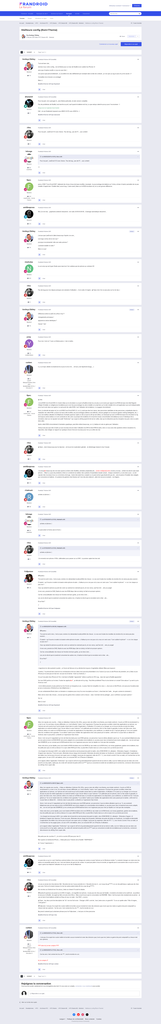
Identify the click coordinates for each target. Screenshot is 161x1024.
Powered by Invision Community (80, 1021)
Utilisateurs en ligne (41, 18)
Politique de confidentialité (75, 1019)
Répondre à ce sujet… (38, 993)
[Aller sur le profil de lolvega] (29, 158)
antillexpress (28, 207)
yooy (29, 337)
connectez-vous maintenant (83, 986)
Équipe (30, 18)
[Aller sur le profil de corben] (29, 369)
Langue (62, 1019)
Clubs (51, 18)
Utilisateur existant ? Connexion (119, 5)
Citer (43, 89)
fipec (29, 180)
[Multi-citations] (39, 89)
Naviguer (69, 13)
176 (30, 75)
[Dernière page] (34, 52)
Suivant (29, 52)
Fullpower (28, 571)
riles (29, 128)
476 (30, 223)
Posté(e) (44, 59)
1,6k (30, 587)
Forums (22, 18)
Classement (86, 13)
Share (123, 36)
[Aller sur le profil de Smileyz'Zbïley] (23, 36)
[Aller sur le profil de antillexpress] (29, 214)
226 (30, 196)
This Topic (132, 13)
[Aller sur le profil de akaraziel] (29, 103)
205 (30, 278)
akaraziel (29, 97)
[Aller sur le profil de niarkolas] (29, 268)
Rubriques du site (42, 13)
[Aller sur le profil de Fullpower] (29, 578)
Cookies (98, 1019)
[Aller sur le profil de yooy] (29, 343)
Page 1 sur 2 (41, 52)
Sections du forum (56, 13)
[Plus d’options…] (138, 59)
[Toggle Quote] (41, 156)
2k (30, 378)
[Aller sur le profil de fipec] (29, 186)
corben (29, 363)
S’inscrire (137, 5)
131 (30, 353)
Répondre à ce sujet (131, 44)
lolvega (29, 151)
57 (30, 113)
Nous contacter (90, 1019)
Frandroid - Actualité (27, 13)
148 (30, 506)
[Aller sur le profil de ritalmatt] (29, 497)
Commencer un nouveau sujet (108, 44)
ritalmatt (29, 490)
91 (30, 144)
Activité (77, 13)
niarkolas (29, 262)
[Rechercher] (139, 13)
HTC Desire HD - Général (46, 37)
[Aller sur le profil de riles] (29, 134)
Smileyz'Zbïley (34, 35)
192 (30, 167)
